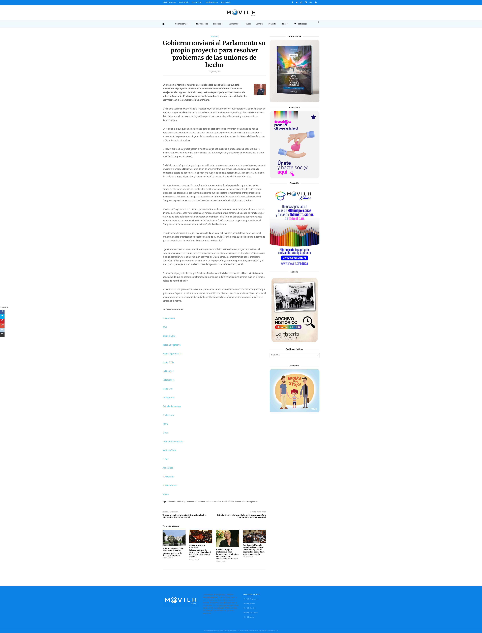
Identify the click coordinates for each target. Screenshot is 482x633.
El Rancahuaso (170, 485)
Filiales (283, 24)
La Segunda (168, 397)
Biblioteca (217, 24)
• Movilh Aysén (225, 2)
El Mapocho (168, 476)
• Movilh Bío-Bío (196, 2)
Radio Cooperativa (171, 344)
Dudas (248, 24)
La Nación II (168, 380)
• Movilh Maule (183, 2)
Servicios (259, 24)
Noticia (231, 502)
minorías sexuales (213, 502)
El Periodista (169, 318)
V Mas (166, 494)
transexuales (240, 502)
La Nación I (168, 371)
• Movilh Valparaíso (169, 2)
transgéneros (252, 502)
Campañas (233, 24)
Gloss (165, 432)
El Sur (165, 459)
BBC (165, 327)
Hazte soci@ (300, 24)
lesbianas (201, 502)
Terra (165, 424)
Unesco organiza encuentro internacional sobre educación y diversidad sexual (184, 516)
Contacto (272, 24)
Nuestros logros (202, 24)
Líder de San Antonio (173, 441)
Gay (183, 502)
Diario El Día (168, 362)
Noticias (214, 36)
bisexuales (172, 502)
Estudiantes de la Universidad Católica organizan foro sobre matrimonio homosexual (241, 516)
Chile (179, 502)
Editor (165, 558)
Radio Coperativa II (172, 353)
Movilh (224, 502)
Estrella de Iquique (172, 406)
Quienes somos (181, 24)
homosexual (191, 502)
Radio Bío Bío (169, 336)
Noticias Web (169, 450)
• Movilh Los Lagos (211, 2)
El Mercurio (168, 415)
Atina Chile (168, 467)
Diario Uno (167, 388)
